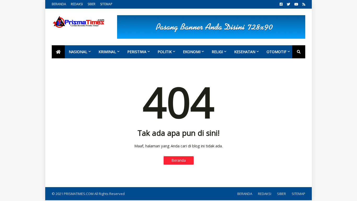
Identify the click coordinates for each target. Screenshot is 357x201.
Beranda (178, 160)
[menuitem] (58, 51)
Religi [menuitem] (217, 51)
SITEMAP (106, 4)
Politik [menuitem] (165, 51)
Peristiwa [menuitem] (136, 51)
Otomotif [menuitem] (276, 51)
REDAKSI (77, 4)
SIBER (91, 4)
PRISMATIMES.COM (79, 193)
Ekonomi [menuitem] (191, 51)
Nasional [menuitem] (78, 51)
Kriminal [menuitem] (107, 51)
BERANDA (59, 4)
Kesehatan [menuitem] (244, 51)
